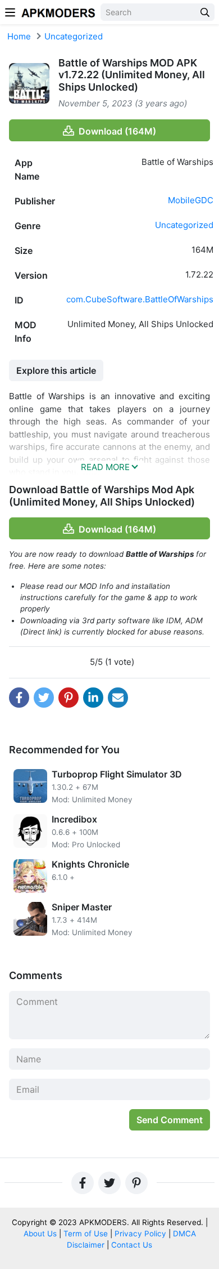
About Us (40, 1233)
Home (19, 36)
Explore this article (56, 370)
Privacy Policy (140, 1233)
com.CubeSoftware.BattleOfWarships (139, 299)
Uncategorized (73, 36)
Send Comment (169, 1119)
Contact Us (131, 1244)
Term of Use (85, 1233)
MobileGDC (190, 200)
